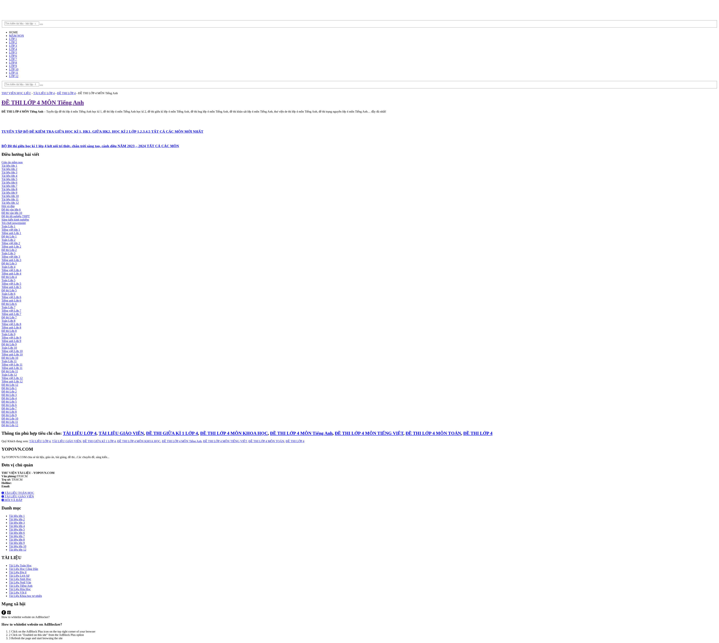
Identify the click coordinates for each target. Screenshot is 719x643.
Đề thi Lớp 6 (9, 303)
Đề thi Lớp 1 (9, 236)
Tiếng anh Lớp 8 (11, 327)
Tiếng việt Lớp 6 (11, 297)
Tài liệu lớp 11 (10, 199)
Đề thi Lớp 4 (9, 277)
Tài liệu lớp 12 (10, 202)
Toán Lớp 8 (8, 320)
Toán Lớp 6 (8, 293)
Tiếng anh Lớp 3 (11, 260)
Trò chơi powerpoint (13, 223)
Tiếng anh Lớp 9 (11, 341)
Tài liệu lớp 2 (9, 169)
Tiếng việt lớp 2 (10, 243)
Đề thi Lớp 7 (9, 317)
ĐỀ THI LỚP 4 (66, 93)
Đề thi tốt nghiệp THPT (15, 216)
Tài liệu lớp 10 (10, 196)
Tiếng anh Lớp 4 (11, 273)
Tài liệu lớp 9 (9, 192)
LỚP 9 (13, 66)
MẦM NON (16, 35)
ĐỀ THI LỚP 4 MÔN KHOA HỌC (234, 433)
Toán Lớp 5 (8, 280)
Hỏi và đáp (8, 206)
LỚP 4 (13, 49)
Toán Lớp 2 (8, 239)
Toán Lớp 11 (9, 361)
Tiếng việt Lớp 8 (11, 324)
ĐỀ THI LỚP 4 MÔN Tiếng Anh (301, 433)
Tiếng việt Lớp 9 (11, 337)
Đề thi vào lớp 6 (11, 209)
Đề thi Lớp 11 (9, 371)
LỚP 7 (13, 59)
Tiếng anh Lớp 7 (11, 314)
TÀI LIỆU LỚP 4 (44, 93)
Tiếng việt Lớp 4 (11, 270)
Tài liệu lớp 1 (9, 165)
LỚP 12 (13, 76)
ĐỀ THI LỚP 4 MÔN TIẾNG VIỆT (369, 433)
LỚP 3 (13, 45)
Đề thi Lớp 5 (9, 290)
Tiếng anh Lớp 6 (11, 300)
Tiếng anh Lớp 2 (11, 246)
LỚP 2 (13, 42)
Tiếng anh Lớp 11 (11, 368)
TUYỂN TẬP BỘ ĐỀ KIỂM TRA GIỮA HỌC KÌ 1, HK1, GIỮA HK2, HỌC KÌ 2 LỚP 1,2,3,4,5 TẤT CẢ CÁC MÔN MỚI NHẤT (102, 132)
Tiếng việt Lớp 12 (12, 378)
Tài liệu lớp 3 (9, 172)
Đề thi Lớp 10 (9, 357)
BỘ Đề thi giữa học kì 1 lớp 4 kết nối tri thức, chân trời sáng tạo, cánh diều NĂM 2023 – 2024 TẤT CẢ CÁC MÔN (90, 146)
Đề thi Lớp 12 (9, 384)
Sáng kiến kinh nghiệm (15, 219)
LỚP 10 (13, 69)
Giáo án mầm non (12, 162)
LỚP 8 (13, 62)
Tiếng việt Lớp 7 (11, 310)
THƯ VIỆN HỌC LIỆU (16, 93)
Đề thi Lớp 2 (9, 250)
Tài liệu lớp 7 (9, 185)
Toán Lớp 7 (8, 307)
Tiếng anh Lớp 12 (12, 381)
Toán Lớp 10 (9, 347)
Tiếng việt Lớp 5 (11, 283)
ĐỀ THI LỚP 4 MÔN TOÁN (433, 433)
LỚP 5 (13, 52)
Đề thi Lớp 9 (9, 344)
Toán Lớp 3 (8, 253)
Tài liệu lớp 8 (9, 189)
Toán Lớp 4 (8, 266)
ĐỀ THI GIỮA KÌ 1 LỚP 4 (172, 433)
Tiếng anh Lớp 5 (11, 287)
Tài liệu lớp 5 (9, 179)
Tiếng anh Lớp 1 (11, 233)
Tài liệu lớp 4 (9, 175)
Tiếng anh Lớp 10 (12, 354)
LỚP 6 (13, 56)
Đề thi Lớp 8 (9, 330)
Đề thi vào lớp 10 (11, 212)
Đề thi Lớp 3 (9, 263)
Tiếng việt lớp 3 (10, 256)
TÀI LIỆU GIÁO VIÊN (121, 433)
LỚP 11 (13, 72)
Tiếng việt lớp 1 (10, 229)
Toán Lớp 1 (8, 226)
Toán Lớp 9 (8, 334)
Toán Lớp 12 (9, 374)
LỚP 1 (13, 39)
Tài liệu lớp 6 (9, 182)
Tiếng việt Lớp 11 (11, 364)
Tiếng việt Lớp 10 (12, 351)
